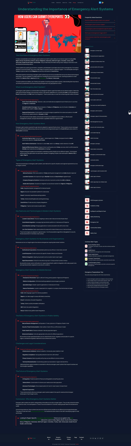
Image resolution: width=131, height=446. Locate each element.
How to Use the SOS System (96, 94)
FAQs (70, 2)
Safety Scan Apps (94, 138)
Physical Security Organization (97, 56)
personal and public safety (37, 411)
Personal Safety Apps (95, 78)
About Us (64, 2)
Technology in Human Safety (96, 72)
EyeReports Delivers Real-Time (97, 61)
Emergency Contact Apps (96, 50)
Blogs (74, 2)
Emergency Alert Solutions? (45, 418)
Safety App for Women (95, 176)
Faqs (75, 437)
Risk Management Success (96, 121)
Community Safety (94, 160)
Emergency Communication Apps (97, 154)
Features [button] (58, 2)
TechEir (77, 444)
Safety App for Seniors (95, 187)
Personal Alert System (95, 83)
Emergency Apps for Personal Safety (98, 116)
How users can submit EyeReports (98, 105)
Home (53, 2)
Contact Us (80, 2)
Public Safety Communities (96, 149)
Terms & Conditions (58, 438)
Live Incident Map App (95, 132)
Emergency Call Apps (95, 143)
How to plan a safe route (95, 99)
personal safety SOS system (96, 67)
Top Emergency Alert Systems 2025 (98, 171)
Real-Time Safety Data (95, 89)
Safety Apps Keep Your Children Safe (98, 182)
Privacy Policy (69, 438)
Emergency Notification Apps (97, 165)
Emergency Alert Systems (96, 110)
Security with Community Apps (97, 127)
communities (42, 78)
